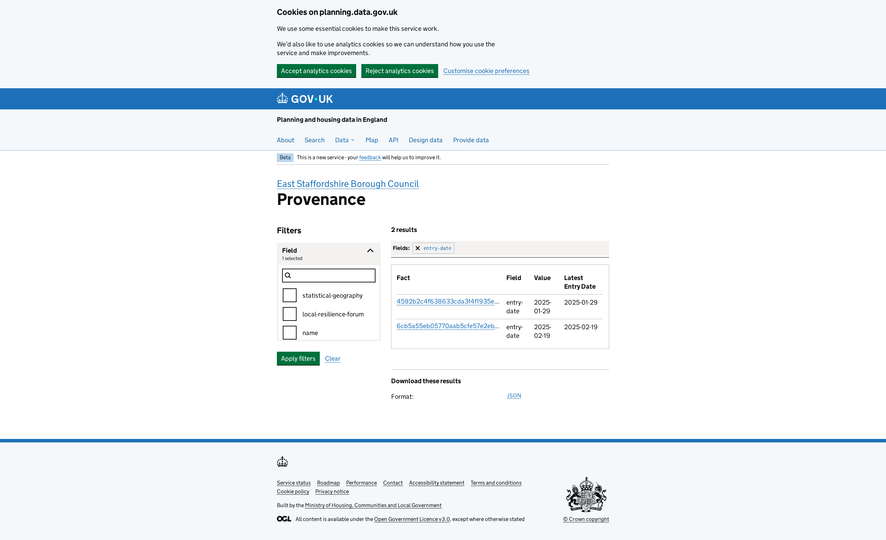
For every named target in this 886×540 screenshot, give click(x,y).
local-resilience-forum (333, 314)
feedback (370, 157)
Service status (294, 482)
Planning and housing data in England (332, 120)
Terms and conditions (496, 482)
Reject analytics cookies (399, 71)
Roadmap (328, 482)
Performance (361, 482)
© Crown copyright (586, 519)
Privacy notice (332, 491)
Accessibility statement (436, 482)
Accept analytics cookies (316, 71)
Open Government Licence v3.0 (412, 519)
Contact (393, 482)
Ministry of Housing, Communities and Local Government (373, 505)
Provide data (471, 140)
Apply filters (298, 358)
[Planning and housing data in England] (306, 98)
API (393, 140)
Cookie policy (293, 491)
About (285, 140)
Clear (333, 358)
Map (371, 140)
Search (315, 140)
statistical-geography (332, 295)
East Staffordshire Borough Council (348, 183)
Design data (426, 140)
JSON (514, 395)
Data (342, 140)
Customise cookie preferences (486, 71)
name (310, 333)
